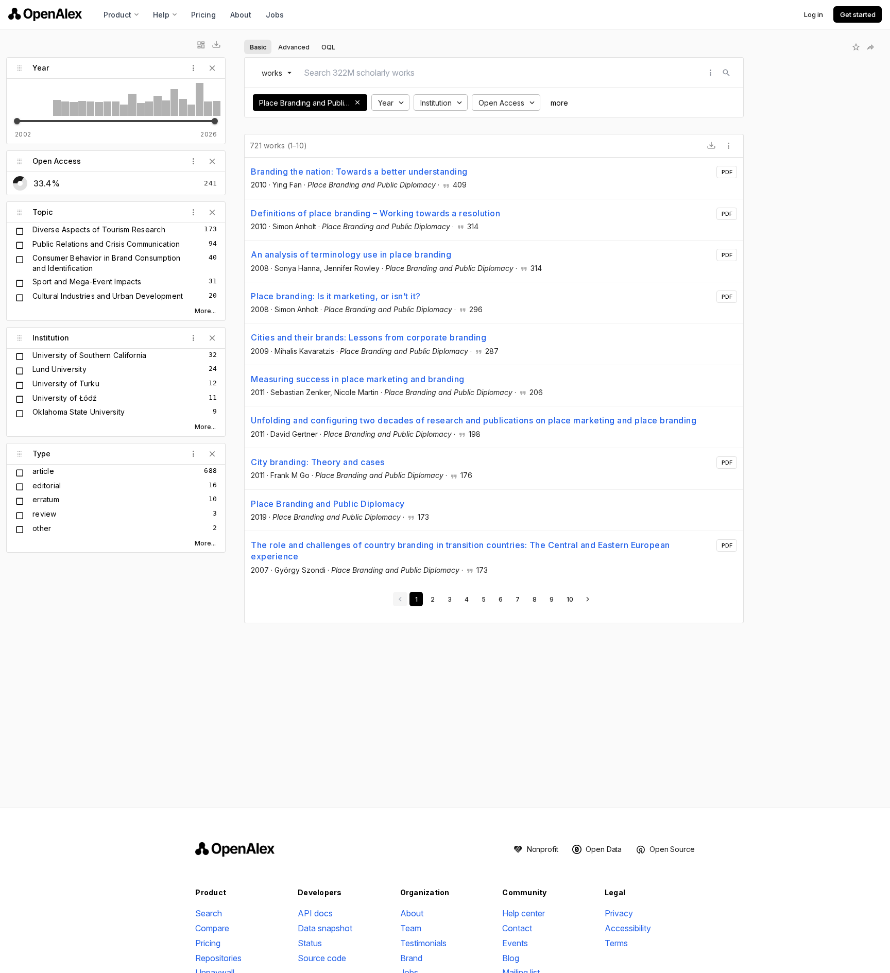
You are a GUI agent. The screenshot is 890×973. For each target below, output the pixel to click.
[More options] (729, 146)
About (240, 14)
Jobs (275, 14)
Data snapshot (325, 928)
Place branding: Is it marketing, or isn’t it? (336, 296)
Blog (510, 958)
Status (310, 943)
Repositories (218, 958)
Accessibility (628, 928)
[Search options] (711, 72)
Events (515, 943)
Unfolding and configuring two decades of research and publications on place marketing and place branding (473, 420)
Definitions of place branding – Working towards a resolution (375, 213)
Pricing (203, 14)
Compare (212, 928)
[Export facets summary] (216, 45)
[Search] (726, 72)
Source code (322, 958)
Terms (616, 943)
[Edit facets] (201, 45)
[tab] (257, 47)
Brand (411, 958)
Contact (517, 928)
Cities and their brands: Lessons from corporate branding (368, 337)
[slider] (17, 121)
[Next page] (587, 599)
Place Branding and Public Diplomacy (328, 504)
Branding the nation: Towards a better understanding (359, 171)
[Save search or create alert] (856, 47)
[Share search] (870, 47)
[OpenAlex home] (45, 14)
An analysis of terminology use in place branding (351, 254)
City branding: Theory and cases (318, 462)
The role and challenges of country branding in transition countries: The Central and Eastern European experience (460, 550)
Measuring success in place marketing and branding (358, 379)
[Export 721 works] (711, 146)
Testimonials (423, 943)
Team (410, 928)
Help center (523, 913)
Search (208, 913)
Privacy (619, 913)
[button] (357, 102)
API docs (315, 913)
